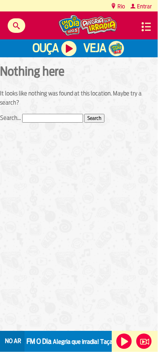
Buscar (16, 25)
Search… (10, 117)
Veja (94, 48)
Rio (120, 6)
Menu (146, 26)
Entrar (144, 6)
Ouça (46, 48)
